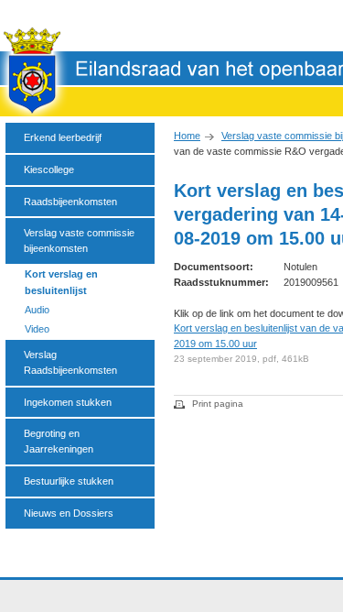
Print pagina (217, 404)
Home (187, 135)
